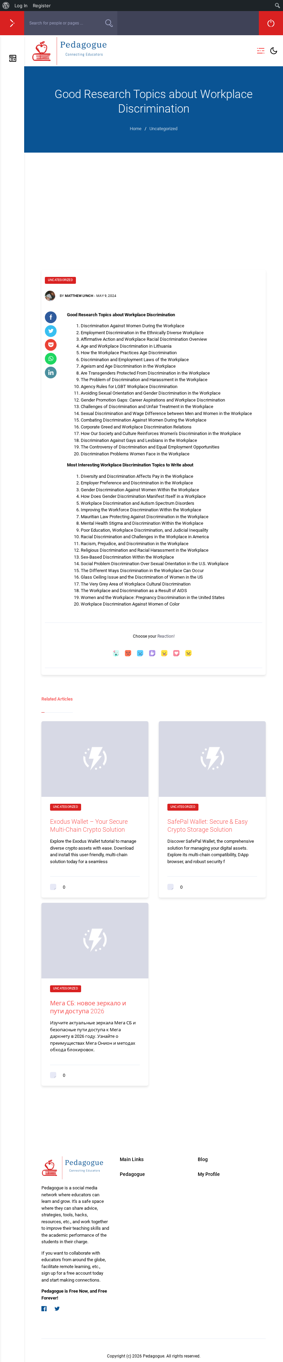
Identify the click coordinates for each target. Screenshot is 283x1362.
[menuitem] (6, 5)
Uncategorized (60, 280)
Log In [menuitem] (21, 5)
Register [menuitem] (42, 5)
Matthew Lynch (79, 296)
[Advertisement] (153, 204)
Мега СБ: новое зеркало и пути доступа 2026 (88, 1007)
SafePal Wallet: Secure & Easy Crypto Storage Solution (207, 825)
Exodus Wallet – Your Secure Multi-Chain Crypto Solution (89, 825)
